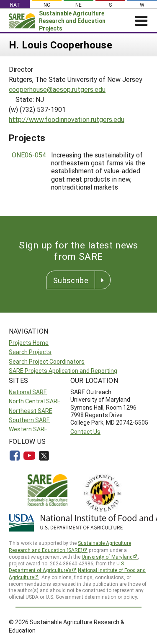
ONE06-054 (29, 154)
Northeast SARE (30, 411)
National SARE (28, 392)
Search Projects (30, 352)
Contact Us (85, 431)
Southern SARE (29, 420)
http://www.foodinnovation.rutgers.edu (66, 119)
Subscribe (70, 280)
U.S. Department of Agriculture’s (67, 567)
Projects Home (29, 343)
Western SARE (28, 429)
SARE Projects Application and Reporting (63, 371)
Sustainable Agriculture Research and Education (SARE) (70, 546)
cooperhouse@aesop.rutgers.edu (57, 89)
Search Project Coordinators (47, 361)
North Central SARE (35, 401)
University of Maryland (107, 556)
